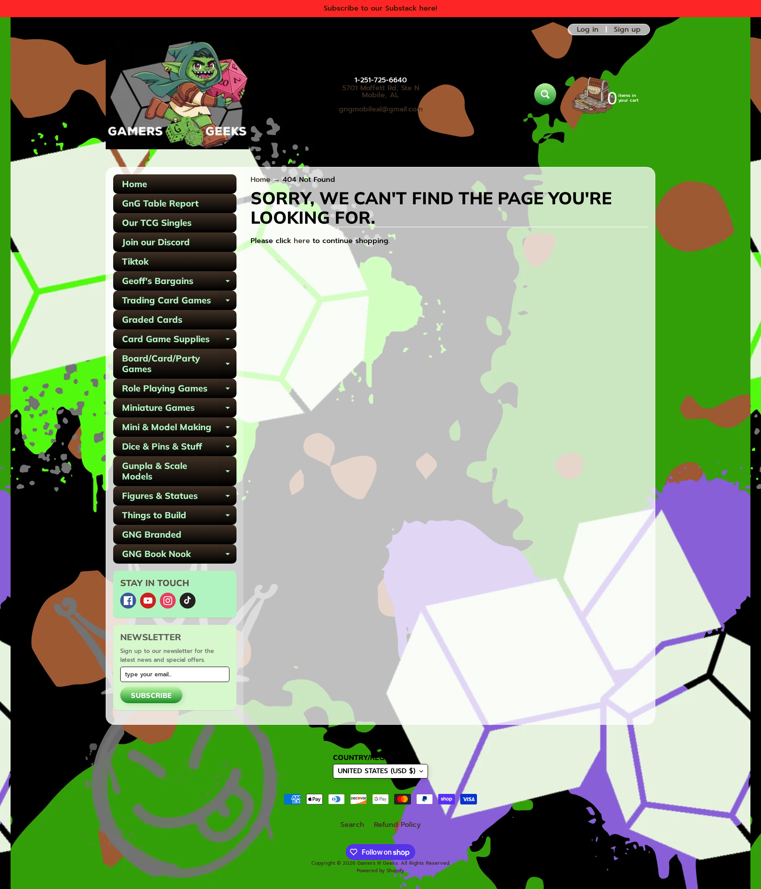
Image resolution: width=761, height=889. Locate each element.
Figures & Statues (179, 497)
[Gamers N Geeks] (177, 94)
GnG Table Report (160, 203)
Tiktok (135, 261)
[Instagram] (168, 601)
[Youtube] (148, 601)
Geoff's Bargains (179, 283)
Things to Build (179, 517)
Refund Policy (397, 824)
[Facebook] (128, 601)
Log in (587, 29)
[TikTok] (188, 601)
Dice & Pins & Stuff (179, 448)
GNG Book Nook (179, 556)
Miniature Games (179, 409)
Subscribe (151, 695)
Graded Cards (152, 319)
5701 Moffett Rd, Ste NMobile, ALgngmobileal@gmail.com (381, 99)
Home (134, 183)
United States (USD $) (376, 771)
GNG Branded (151, 534)
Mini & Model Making (179, 429)
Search (352, 824)
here (302, 241)
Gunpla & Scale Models (179, 471)
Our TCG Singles (157, 222)
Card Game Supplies (179, 341)
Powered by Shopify (380, 870)
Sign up (627, 29)
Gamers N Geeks (377, 863)
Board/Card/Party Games (179, 364)
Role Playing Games (179, 390)
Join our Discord (156, 241)
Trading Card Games (179, 302)
